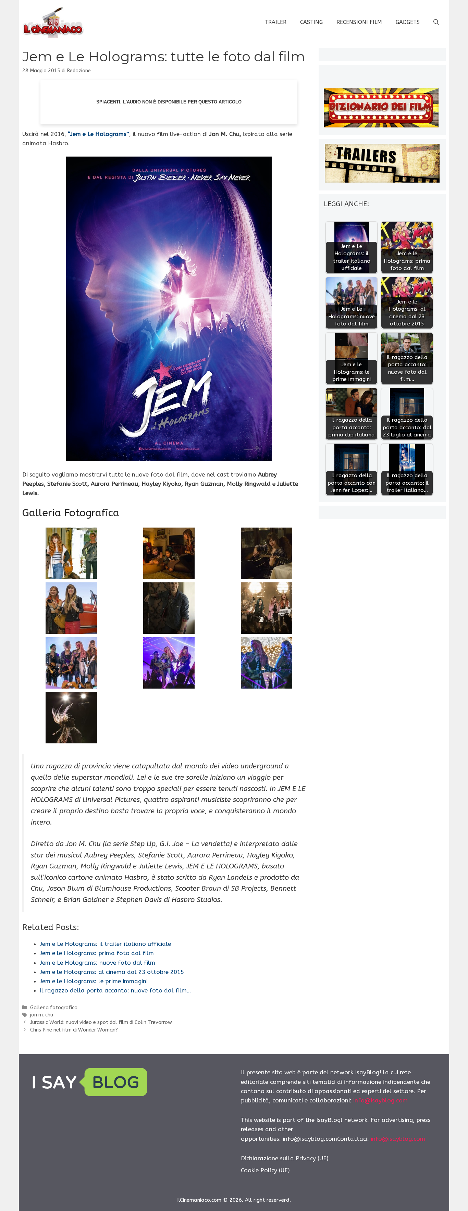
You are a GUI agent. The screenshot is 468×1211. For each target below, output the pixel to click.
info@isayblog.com (380, 1100)
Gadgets (408, 22)
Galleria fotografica (53, 1008)
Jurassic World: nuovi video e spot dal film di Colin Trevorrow (101, 1022)
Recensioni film (359, 22)
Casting (311, 22)
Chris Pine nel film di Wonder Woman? (74, 1030)
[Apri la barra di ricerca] (436, 22)
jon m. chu (41, 1015)
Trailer (275, 22)
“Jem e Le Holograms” (98, 134)
